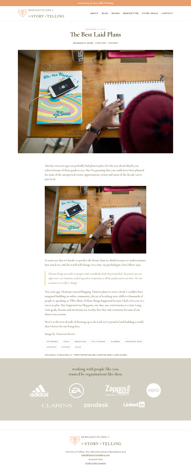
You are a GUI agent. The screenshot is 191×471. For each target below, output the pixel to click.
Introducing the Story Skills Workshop (95, 3)
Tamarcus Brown (65, 334)
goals (66, 342)
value (78, 347)
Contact (167, 13)
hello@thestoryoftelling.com (95, 455)
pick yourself (98, 342)
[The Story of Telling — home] (41, 13)
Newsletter (131, 13)
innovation (80, 342)
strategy (51, 347)
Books (116, 13)
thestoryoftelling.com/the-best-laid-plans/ (100, 355)
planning (115, 342)
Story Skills (150, 13)
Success (113, 43)
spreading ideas (133, 342)
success (65, 347)
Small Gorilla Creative (95, 463)
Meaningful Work (83, 43)
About (94, 13)
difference (52, 342)
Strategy (101, 43)
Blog (105, 13)
